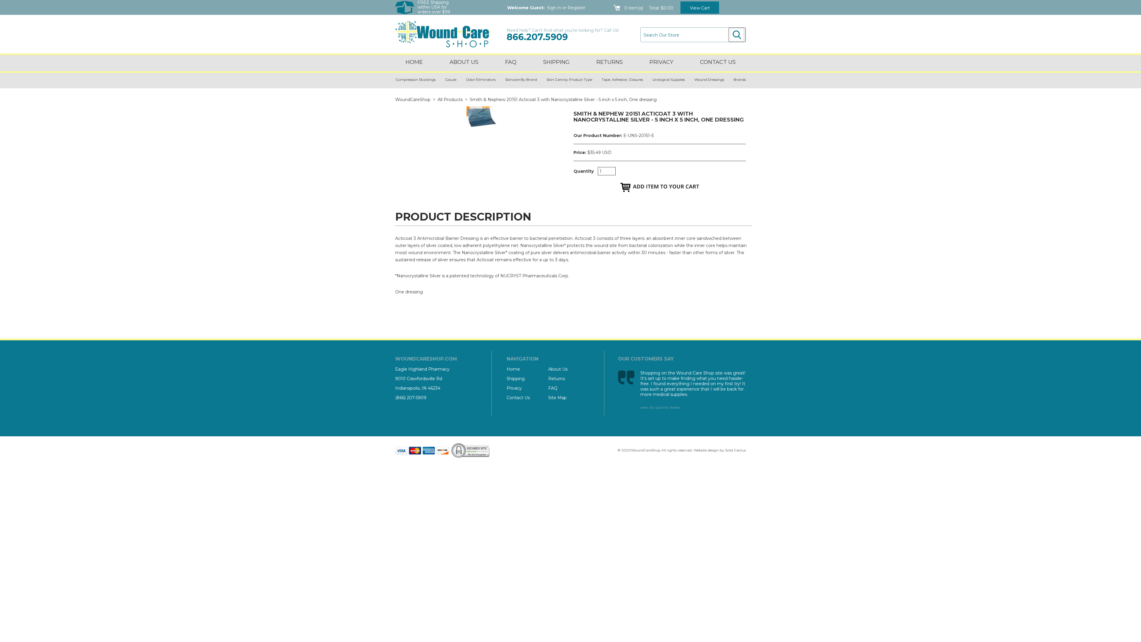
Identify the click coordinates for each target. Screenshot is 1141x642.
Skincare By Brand (521, 79)
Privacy (661, 62)
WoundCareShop (413, 99)
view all (646, 407)
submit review (668, 407)
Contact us (718, 62)
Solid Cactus (735, 450)
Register (576, 8)
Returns (609, 62)
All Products (450, 99)
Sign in (554, 8)
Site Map (557, 397)
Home (414, 62)
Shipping (556, 62)
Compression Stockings (415, 79)
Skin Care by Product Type (569, 79)
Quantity (583, 171)
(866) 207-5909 (410, 397)
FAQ (510, 62)
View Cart (700, 8)
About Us (464, 62)
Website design (706, 450)
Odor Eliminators (481, 79)
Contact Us (518, 397)
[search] (737, 35)
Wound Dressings (709, 79)
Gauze (450, 79)
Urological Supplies (669, 79)
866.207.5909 (537, 37)
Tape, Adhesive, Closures (622, 79)
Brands (740, 79)
